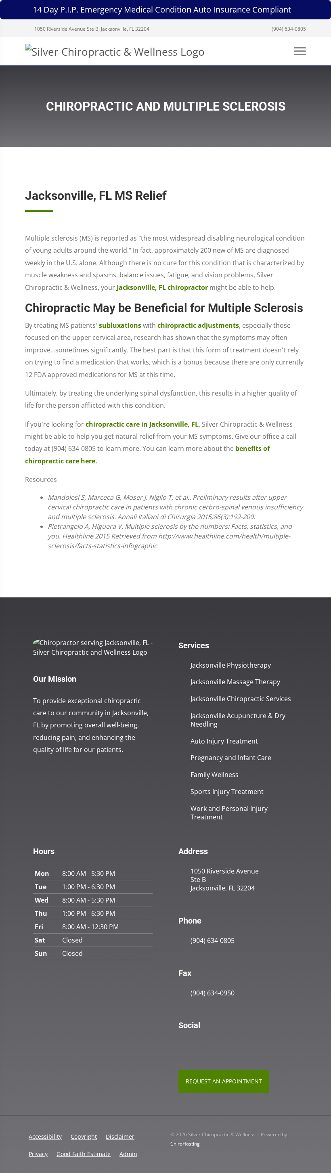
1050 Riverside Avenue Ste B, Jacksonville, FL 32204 (91, 28)
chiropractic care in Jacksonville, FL (142, 424)
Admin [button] (128, 1154)
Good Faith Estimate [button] (84, 1154)
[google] (182, 1046)
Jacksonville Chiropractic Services (241, 699)
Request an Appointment (224, 1081)
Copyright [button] (84, 1136)
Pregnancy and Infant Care (231, 758)
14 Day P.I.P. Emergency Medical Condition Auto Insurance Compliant (162, 9)
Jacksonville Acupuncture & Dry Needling (238, 720)
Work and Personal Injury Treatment (229, 812)
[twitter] (218, 1046)
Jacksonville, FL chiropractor (162, 287)
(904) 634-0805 (288, 28)
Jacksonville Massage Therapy (235, 682)
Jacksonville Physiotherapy (231, 665)
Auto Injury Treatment (224, 741)
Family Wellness (215, 775)
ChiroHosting (185, 1143)
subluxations (120, 325)
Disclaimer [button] (120, 1136)
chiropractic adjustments (198, 325)
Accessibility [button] (45, 1136)
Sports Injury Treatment (227, 792)
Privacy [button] (38, 1154)
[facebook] (200, 1046)
